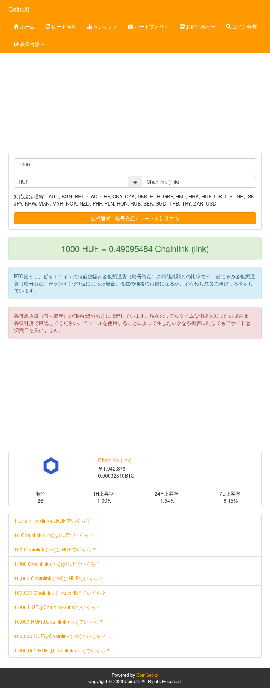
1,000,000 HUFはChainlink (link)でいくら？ (62, 650)
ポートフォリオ (151, 26)
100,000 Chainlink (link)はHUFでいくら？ (60, 592)
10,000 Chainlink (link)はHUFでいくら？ (58, 578)
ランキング (105, 26)
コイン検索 (244, 26)
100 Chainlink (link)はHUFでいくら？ (55, 549)
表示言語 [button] (30, 44)
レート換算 (63, 26)
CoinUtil (19, 8)
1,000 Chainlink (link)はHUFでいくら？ (57, 563)
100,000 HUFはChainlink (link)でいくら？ (60, 635)
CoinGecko (147, 675)
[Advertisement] (135, 96)
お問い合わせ (200, 26)
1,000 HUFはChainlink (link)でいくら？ (57, 607)
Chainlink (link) (115, 459)
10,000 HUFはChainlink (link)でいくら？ (58, 621)
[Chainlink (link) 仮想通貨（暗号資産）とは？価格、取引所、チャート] (51, 466)
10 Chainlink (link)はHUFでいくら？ (54, 534)
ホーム (27, 26)
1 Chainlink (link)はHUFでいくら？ (52, 520)
